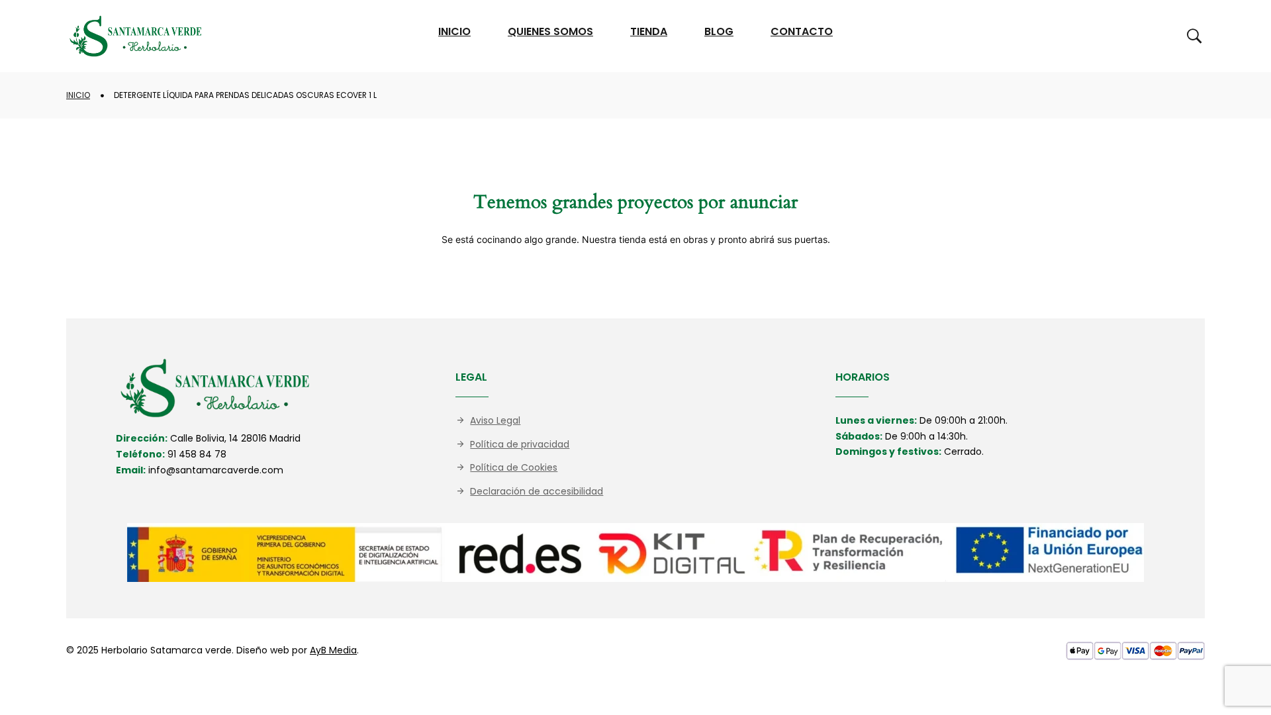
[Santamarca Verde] (135, 36)
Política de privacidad (519, 444)
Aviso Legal (495, 420)
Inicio (78, 95)
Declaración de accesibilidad (536, 491)
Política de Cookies (513, 467)
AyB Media (333, 650)
